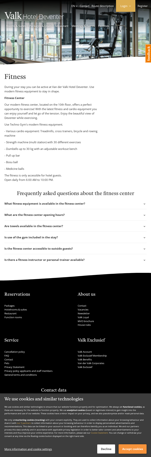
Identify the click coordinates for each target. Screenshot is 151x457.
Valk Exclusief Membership (92, 355)
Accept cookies (132, 449)
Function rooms (13, 317)
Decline (106, 449)
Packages (9, 305)
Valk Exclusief (85, 367)
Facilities (103, 26)
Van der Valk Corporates (91, 363)
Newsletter (84, 313)
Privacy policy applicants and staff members (28, 371)
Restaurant (61, 26)
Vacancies (83, 309)
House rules (84, 324)
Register (143, 6)
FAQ (6, 355)
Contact (84, 6)
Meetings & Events (83, 26)
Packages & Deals (40, 26)
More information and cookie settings (28, 449)
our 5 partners (24, 423)
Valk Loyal (83, 317)
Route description (103, 6)
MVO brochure (86, 321)
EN (73, 6)
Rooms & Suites (16, 26)
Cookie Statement (99, 432)
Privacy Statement (14, 367)
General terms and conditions (20, 374)
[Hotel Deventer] (34, 19)
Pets (6, 363)
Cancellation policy (14, 351)
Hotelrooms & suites (15, 309)
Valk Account (85, 351)
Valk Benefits (85, 359)
